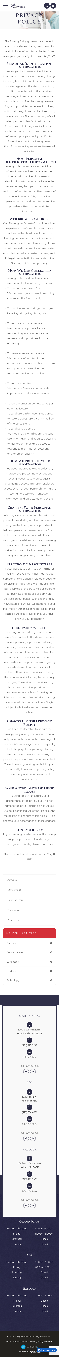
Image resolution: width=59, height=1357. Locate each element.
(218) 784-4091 (29, 1112)
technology (13, 980)
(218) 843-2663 (29, 1179)
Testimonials (13, 910)
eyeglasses (13, 961)
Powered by (23, 1351)
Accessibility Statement (17, 1341)
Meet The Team (15, 900)
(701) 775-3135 (29, 1045)
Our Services (14, 889)
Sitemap (49, 1341)
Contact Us (13, 920)
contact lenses (15, 952)
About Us (12, 879)
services (11, 943)
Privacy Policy (36, 1341)
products (11, 971)
